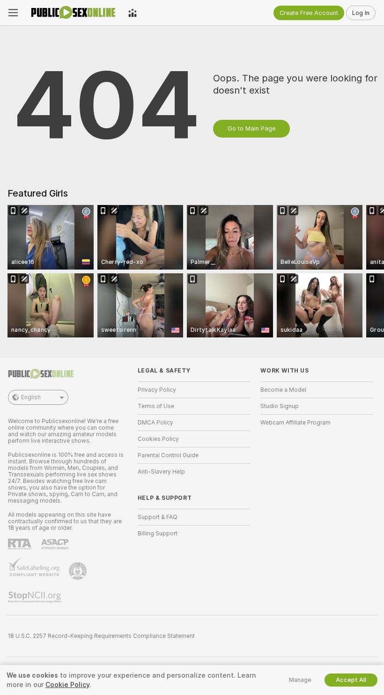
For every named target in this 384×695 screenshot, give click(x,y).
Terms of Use (156, 406)
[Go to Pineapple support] (79, 571)
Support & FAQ (157, 517)
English (31, 397)
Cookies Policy (158, 439)
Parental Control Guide (168, 455)
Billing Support (157, 533)
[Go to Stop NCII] (35, 597)
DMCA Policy (155, 422)
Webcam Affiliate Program (295, 422)
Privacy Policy (157, 390)
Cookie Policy (67, 684)
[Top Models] (132, 12)
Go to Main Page (251, 128)
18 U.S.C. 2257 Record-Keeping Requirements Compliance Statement (101, 636)
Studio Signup (279, 406)
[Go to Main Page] (73, 12)
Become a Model (283, 390)
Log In (360, 12)
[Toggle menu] (13, 12)
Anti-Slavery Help (161, 471)
